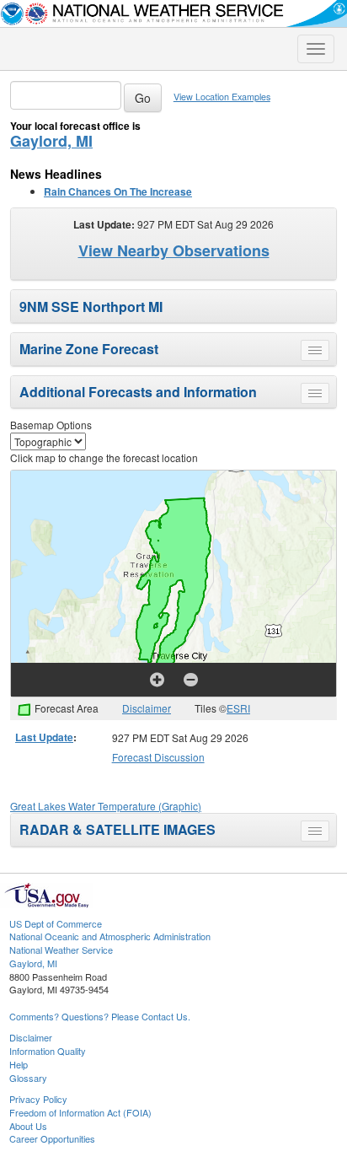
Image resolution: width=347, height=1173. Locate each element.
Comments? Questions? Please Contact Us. (99, 1016)
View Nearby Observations (174, 250)
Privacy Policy (38, 1099)
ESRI (238, 708)
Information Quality (47, 1050)
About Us (28, 1126)
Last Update (44, 737)
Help (18, 1064)
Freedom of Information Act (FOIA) (80, 1112)
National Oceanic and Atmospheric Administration (110, 936)
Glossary (28, 1077)
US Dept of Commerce (55, 923)
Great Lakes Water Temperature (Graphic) (105, 806)
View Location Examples (222, 96)
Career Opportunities (52, 1138)
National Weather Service (61, 949)
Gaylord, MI (51, 141)
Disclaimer (146, 708)
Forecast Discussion (158, 757)
